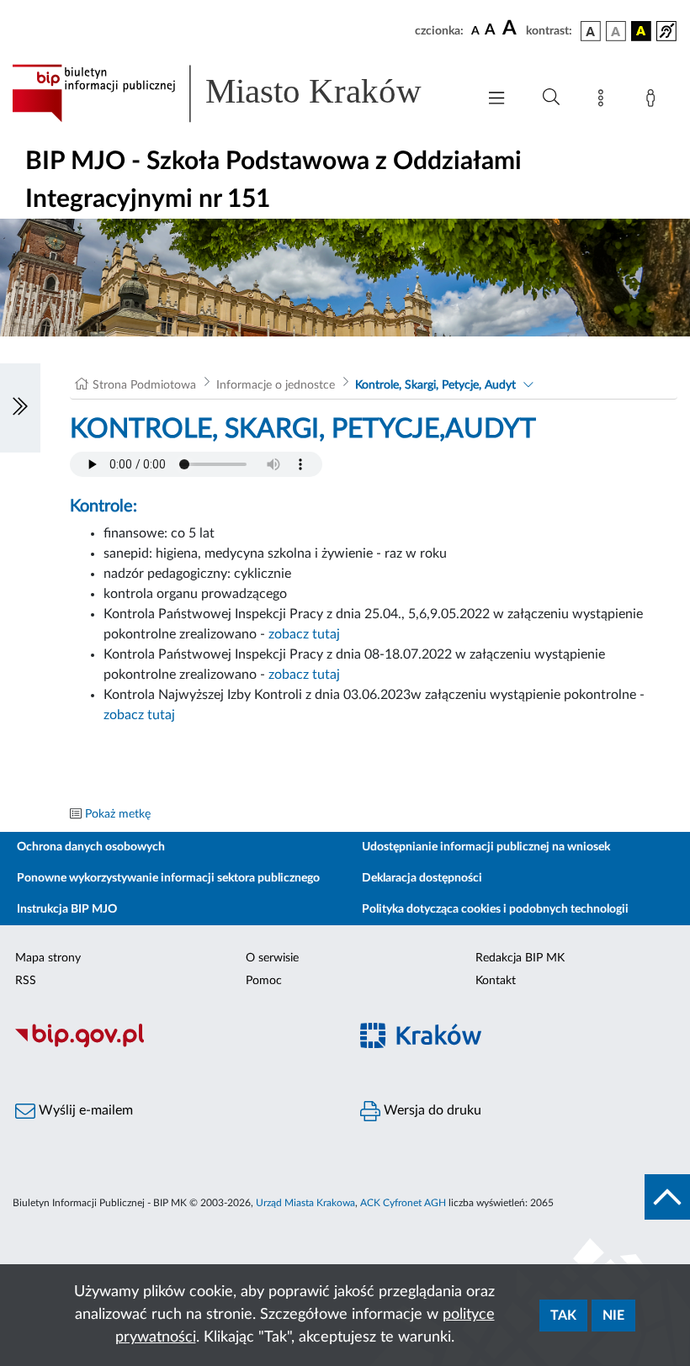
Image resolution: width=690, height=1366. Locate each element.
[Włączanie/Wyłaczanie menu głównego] (496, 99)
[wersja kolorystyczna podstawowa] (591, 31)
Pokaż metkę (118, 814)
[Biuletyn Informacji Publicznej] (172, 1044)
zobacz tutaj (304, 634)
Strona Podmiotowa (144, 385)
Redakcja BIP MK (520, 958)
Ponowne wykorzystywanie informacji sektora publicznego (168, 878)
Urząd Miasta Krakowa (305, 1203)
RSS (25, 981)
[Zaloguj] (653, 101)
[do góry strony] (667, 1197)
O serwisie (272, 958)
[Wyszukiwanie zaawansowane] (551, 97)
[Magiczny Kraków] (517, 1045)
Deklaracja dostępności (422, 878)
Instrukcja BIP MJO (67, 909)
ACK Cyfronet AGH (403, 1203)
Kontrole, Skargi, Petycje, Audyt (435, 385)
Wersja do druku (430, 1110)
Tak (563, 1315)
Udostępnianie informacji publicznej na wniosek (486, 847)
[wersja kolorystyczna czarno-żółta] (641, 31)
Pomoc (264, 981)
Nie (613, 1315)
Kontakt (495, 981)
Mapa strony (48, 958)
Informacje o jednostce (275, 385)
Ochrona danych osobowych (91, 847)
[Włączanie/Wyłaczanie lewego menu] (20, 408)
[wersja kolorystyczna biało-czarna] (616, 31)
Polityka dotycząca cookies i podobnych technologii (495, 909)
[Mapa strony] (604, 101)
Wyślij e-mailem (84, 1110)
